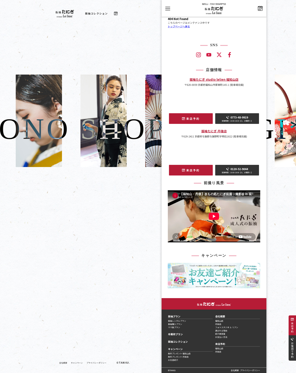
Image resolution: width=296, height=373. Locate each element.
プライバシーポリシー (96, 362)
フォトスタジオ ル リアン (226, 327)
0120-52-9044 (237, 170)
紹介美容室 (220, 333)
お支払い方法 (221, 337)
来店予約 (292, 327)
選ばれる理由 (221, 330)
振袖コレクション (96, 13)
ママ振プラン (174, 327)
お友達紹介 (173, 360)
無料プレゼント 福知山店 (179, 353)
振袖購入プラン (175, 324)
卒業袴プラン (175, 334)
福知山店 (219, 320)
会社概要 (63, 362)
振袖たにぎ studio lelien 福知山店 (214, 79)
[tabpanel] (214, 275)
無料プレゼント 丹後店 (178, 356)
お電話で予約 (292, 350)
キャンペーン (77, 362)
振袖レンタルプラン (177, 320)
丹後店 (218, 324)
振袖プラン (174, 316)
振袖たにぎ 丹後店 (214, 131)
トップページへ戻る (179, 26)
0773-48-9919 (237, 118)
